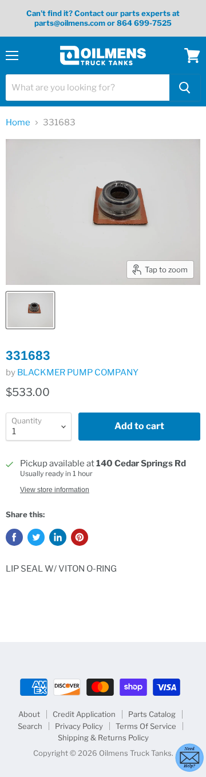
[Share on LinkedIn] (57, 537)
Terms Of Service (146, 726)
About (29, 714)
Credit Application (84, 714)
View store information (54, 490)
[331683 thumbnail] (30, 310)
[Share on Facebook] (14, 537)
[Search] (184, 87)
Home (18, 123)
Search (30, 726)
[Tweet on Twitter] (36, 537)
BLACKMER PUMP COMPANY (77, 372)
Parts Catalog (152, 714)
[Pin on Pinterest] (79, 537)
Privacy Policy (79, 726)
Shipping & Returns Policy (103, 737)
